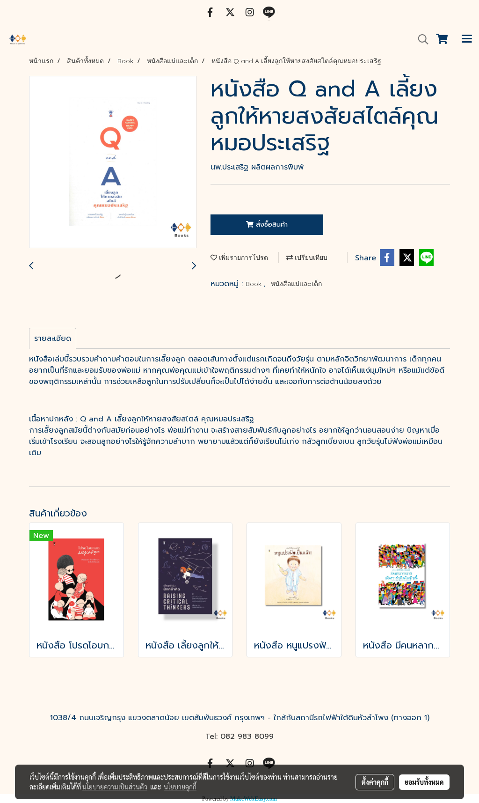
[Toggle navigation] (467, 39)
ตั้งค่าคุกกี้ (375, 782)
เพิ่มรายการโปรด (242, 257)
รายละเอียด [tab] (52, 338)
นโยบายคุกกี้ (180, 786)
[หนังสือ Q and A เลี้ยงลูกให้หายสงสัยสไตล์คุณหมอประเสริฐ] (112, 162)
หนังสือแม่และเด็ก (296, 284)
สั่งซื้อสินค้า (271, 224)
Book (254, 284)
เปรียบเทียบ (310, 257)
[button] (420, 39)
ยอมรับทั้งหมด (424, 782)
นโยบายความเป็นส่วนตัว (114, 786)
